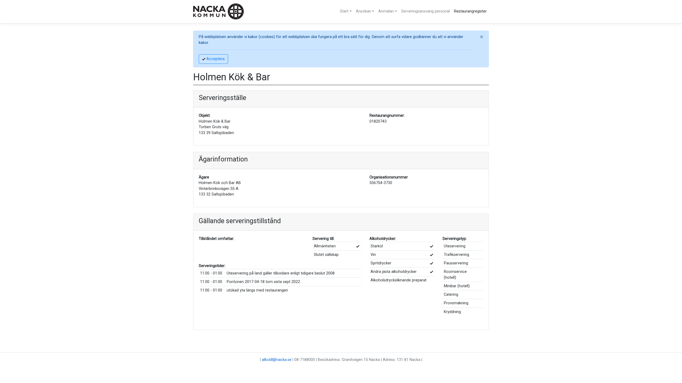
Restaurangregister (470, 11)
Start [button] (344, 11)
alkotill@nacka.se (276, 359)
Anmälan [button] (386, 11)
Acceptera (215, 59)
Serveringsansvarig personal (425, 11)
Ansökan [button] (363, 11)
